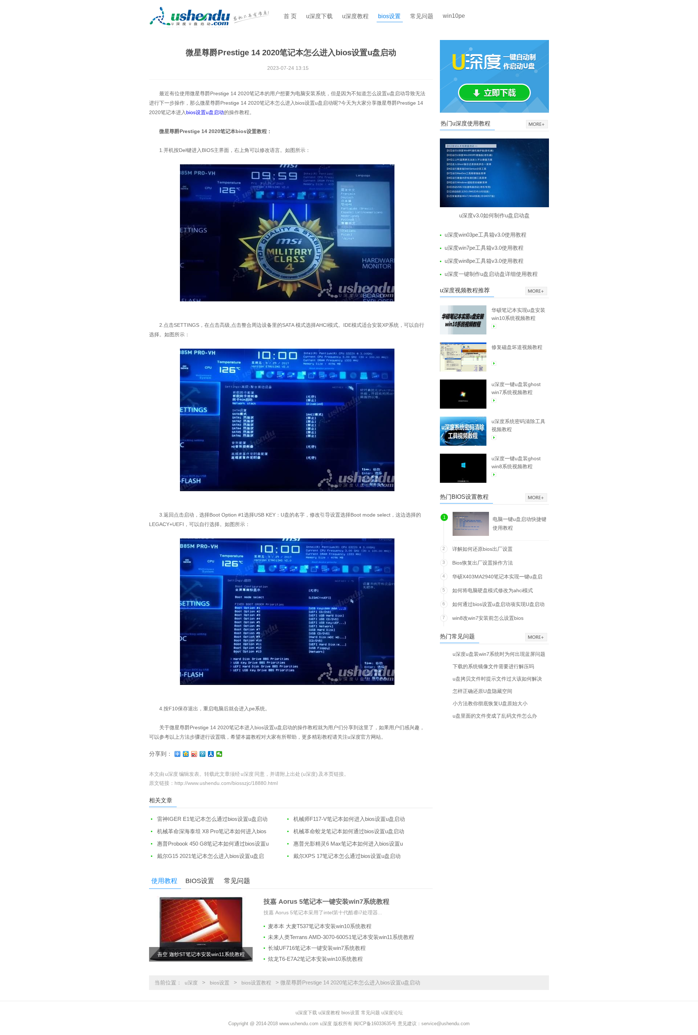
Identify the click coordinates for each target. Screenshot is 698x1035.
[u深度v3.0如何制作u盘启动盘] (494, 173)
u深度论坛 (392, 1012)
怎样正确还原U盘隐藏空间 (482, 691)
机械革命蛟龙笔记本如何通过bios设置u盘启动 (348, 831)
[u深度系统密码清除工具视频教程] (463, 431)
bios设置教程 (256, 983)
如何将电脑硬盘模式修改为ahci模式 (492, 590)
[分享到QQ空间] (186, 754)
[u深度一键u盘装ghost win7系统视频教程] (463, 394)
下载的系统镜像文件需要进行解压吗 (493, 666)
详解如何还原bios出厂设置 (482, 549)
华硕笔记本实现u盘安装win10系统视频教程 (518, 314)
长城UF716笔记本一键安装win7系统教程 (317, 948)
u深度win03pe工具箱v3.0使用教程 (485, 235)
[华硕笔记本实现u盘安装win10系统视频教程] (463, 319)
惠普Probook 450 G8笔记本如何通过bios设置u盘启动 (209, 844)
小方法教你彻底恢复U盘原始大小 (490, 703)
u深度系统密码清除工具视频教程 (518, 425)
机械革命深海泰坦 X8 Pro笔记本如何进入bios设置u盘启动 (207, 831)
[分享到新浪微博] (194, 754)
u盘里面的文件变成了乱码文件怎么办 (495, 715)
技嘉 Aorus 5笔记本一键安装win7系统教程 (326, 901)
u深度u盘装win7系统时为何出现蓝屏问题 (499, 654)
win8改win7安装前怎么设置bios (488, 618)
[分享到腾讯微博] (203, 754)
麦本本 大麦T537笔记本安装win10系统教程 (320, 926)
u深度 (191, 983)
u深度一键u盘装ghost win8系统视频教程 (516, 462)
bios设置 (389, 16)
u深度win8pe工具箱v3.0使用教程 (484, 261)
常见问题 (421, 16)
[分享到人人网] (211, 754)
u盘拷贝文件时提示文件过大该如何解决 (497, 678)
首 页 (290, 16)
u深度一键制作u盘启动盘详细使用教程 (491, 274)
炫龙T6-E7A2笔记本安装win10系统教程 (315, 959)
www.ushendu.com (298, 1023)
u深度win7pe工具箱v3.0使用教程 (484, 248)
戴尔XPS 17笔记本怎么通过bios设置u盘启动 (347, 856)
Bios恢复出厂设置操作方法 (482, 563)
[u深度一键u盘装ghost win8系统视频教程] (463, 468)
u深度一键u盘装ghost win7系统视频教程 (516, 388)
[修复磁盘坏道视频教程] (463, 357)
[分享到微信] (219, 754)
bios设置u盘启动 (205, 112)
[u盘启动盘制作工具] (215, 16)
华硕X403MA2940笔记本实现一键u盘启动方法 (497, 578)
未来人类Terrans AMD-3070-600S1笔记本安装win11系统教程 (341, 937)
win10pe (454, 16)
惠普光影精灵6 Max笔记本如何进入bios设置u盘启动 (344, 844)
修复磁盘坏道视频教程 (517, 347)
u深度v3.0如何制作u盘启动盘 (494, 215)
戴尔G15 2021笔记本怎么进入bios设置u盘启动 (206, 856)
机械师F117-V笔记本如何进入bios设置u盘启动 (349, 819)
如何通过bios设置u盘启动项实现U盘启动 (498, 604)
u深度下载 (319, 16)
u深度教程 (355, 16)
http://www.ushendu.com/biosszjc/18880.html (226, 783)
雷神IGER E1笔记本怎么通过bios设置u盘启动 (212, 819)
